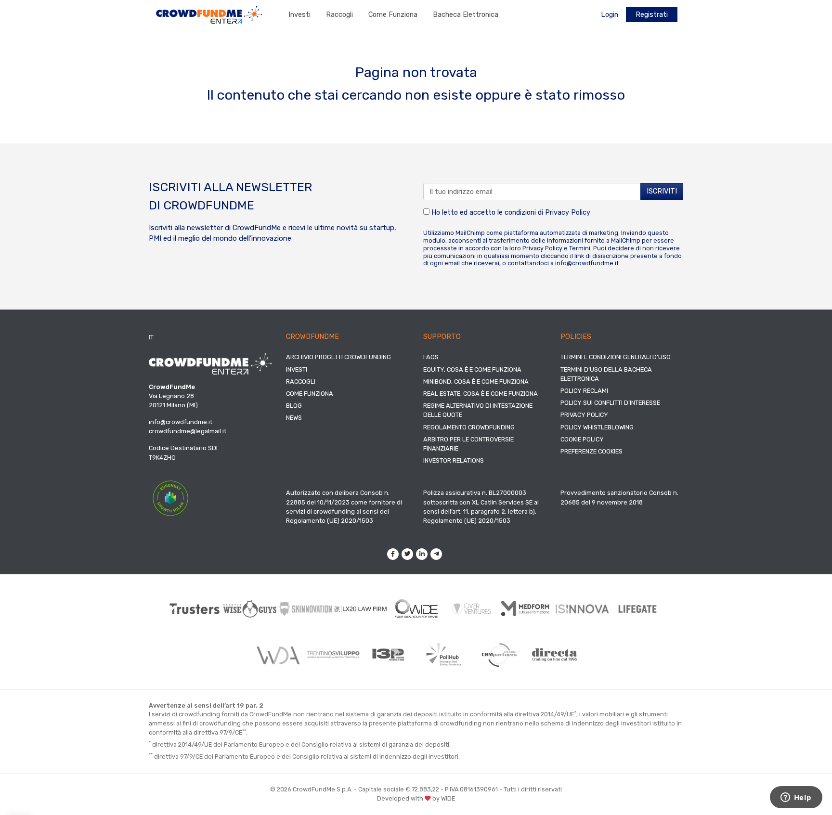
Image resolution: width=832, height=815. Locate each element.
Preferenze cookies (591, 451)
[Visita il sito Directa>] (554, 654)
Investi (299, 15)
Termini (579, 248)
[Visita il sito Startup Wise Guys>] (250, 608)
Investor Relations (453, 460)
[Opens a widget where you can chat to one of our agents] (795, 798)
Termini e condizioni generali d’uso (615, 357)
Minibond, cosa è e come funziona (476, 381)
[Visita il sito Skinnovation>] (305, 609)
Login (609, 15)
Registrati (652, 15)
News (294, 417)
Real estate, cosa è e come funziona (480, 393)
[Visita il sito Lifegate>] (637, 608)
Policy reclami (584, 390)
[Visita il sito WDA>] (277, 655)
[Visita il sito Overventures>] (471, 608)
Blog (294, 405)
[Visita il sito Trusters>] (194, 608)
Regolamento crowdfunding (469, 427)
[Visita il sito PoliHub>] (443, 655)
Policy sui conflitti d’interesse (610, 402)
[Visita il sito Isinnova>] (582, 609)
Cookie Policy (582, 439)
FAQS (431, 357)
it (151, 337)
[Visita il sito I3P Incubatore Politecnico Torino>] (388, 655)
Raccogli (339, 15)
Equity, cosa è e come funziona (472, 369)
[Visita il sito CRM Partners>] (499, 654)
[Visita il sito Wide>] (416, 609)
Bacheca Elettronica (465, 15)
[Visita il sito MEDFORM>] (527, 608)
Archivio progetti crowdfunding (338, 357)
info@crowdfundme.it (587, 263)
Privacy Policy (567, 212)
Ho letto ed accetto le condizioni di (509, 212)
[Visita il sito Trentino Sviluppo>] (333, 654)
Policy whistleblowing (597, 427)
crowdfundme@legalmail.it (187, 431)
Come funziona (392, 15)
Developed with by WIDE (416, 798)
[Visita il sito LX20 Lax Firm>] (361, 609)
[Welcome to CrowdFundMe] (209, 14)
